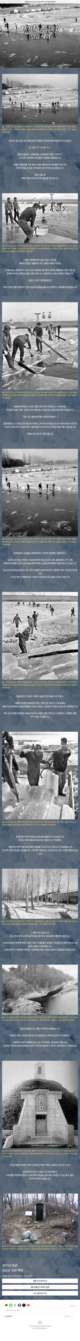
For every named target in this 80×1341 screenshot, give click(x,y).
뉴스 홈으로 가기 (40, 1293)
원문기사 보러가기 (40, 1280)
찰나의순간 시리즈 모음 (40, 1286)
